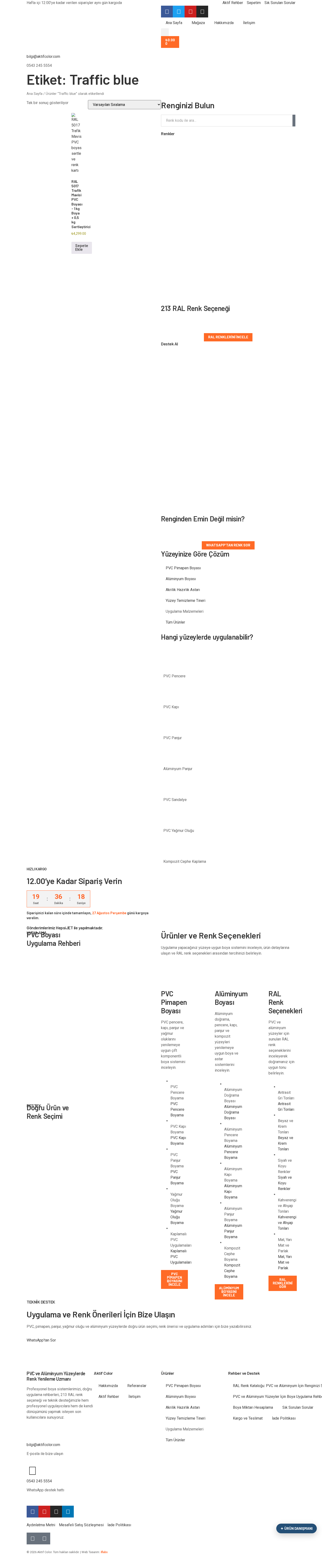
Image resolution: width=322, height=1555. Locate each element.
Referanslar (136, 1385)
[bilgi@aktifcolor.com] (32, 46)
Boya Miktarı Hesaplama (253, 1407)
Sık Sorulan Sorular (297, 1407)
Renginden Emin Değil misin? (203, 518)
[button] (165, 32)
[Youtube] (44, 1511)
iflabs (104, 1552)
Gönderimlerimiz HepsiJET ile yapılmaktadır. (65, 927)
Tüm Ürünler (175, 622)
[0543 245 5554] (32, 1471)
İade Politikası (284, 1418)
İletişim (249, 23)
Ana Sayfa (174, 23)
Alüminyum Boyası (181, 579)
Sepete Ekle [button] (81, 247)
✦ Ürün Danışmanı (297, 1528)
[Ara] (294, 120)
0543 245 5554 (39, 1481)
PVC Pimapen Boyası (183, 568)
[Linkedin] (68, 1511)
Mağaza (198, 23)
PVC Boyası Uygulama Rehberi (53, 938)
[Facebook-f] (32, 1511)
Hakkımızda (224, 23)
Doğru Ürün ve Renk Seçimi (48, 1111)
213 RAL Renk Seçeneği (195, 308)
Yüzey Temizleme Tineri (185, 600)
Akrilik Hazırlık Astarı (183, 589)
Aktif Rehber (109, 1396)
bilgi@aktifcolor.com (43, 56)
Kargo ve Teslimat (248, 1418)
